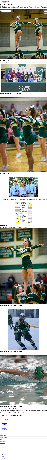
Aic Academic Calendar (4, 423)
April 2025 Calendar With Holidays (6, 424)
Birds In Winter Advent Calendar (5, 429)
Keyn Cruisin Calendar (3, 435)
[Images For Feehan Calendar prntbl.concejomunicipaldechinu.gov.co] (23, 34)
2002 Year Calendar (4, 425)
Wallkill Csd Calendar (2, 439)
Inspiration (4, 454)
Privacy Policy (3, 458)
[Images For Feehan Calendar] (23, 212)
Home (2, 455)
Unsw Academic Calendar (3, 441)
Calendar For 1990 (2, 443)
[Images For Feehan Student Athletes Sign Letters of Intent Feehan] (23, 78)
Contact (3, 456)
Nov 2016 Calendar (4, 428)
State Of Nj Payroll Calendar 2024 (6, 419)
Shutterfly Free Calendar (4, 420)
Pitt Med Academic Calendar (3, 437)
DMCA (3, 457)
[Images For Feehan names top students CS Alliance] (23, 187)
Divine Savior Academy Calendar (6, 430)
